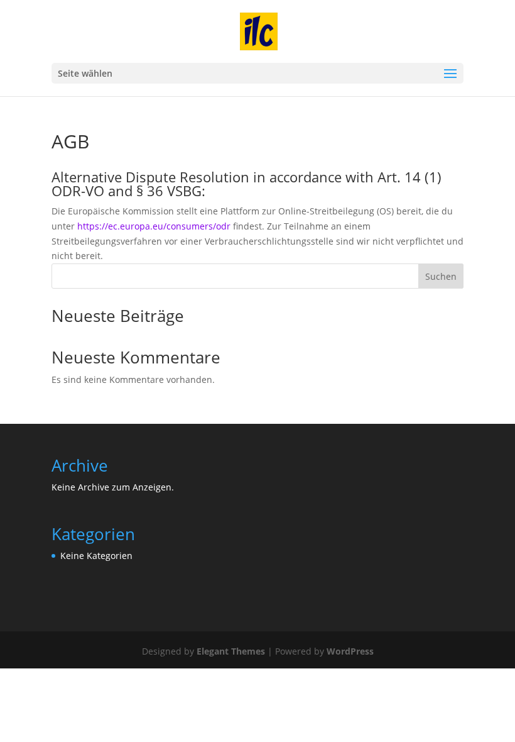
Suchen (441, 276)
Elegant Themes (231, 651)
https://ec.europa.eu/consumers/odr (153, 226)
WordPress (350, 651)
